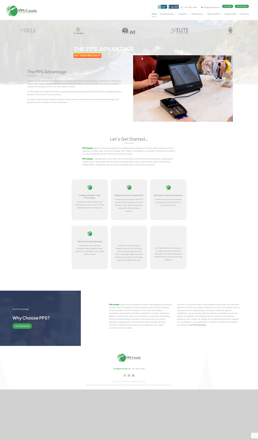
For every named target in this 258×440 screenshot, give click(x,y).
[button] (253, 23)
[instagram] (129, 375)
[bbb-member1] (162, 6)
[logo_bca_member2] (174, 6)
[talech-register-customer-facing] (183, 56)
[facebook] (124, 375)
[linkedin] (133, 375)
